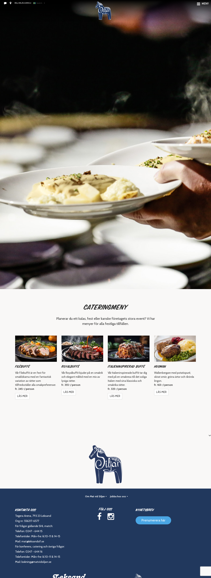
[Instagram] (111, 516)
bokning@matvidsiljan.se (36, 562)
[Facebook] (99, 516)
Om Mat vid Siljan (95, 496)
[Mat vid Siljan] (103, 15)
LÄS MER (22, 396)
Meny (205, 3)
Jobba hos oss (118, 496)
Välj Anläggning (22, 3)
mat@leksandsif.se (32, 541)
